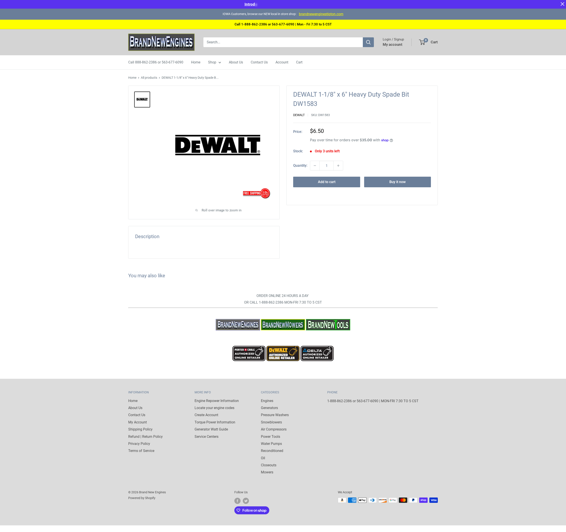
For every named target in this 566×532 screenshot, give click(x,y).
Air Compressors (274, 429)
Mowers (267, 472)
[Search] (368, 42)
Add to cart (326, 182)
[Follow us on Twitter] (246, 501)
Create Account (206, 415)
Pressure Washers (275, 415)
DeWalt (299, 115)
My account (392, 44)
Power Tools (270, 436)
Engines (267, 401)
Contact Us (259, 62)
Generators (269, 408)
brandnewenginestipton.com (321, 14)
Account (281, 62)
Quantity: (300, 165)
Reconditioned (272, 451)
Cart (299, 62)
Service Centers (206, 436)
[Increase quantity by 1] (338, 165)
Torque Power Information (215, 422)
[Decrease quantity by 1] (314, 165)
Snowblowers (271, 422)
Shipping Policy (140, 429)
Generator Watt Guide (211, 429)
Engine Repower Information (217, 401)
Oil (263, 458)
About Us (236, 62)
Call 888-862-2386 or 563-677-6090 (155, 62)
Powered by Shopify (141, 498)
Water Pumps (271, 444)
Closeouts (268, 465)
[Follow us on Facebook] (237, 501)
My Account (137, 422)
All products (149, 77)
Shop (212, 62)
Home (195, 62)
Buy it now (397, 182)
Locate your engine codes (214, 408)
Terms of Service (141, 451)
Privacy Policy (139, 444)
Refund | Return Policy (145, 436)
